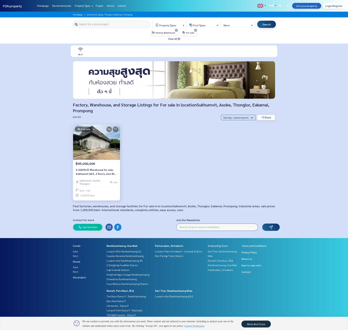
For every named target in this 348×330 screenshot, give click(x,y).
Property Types (83, 5)
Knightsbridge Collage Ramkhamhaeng (128, 274)
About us (246, 258)
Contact (122, 5)
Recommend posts (61, 5)
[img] (176, 30)
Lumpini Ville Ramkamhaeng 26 (124, 251)
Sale (75, 251)
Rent (75, 255)
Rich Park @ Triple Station (169, 255)
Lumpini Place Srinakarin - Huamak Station (178, 251)
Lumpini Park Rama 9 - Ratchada (124, 310)
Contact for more (83, 220)
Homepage (43, 5)
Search (266, 24)
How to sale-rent (251, 265)
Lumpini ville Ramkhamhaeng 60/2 (174, 296)
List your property (306, 5)
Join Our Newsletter (188, 220)
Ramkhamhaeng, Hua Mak (122, 245)
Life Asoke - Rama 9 (118, 305)
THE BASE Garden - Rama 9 (121, 315)
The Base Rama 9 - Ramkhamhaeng (126, 296)
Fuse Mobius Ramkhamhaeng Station (127, 283)
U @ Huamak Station (118, 269)
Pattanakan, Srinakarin (169, 245)
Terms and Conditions (254, 245)
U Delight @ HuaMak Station (122, 265)
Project (99, 5)
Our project (79, 277)
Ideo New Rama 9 (116, 301)
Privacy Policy (249, 252)
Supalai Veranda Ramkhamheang (125, 255)
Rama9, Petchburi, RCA (120, 290)
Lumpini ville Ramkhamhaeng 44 (124, 260)
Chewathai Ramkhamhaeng (122, 279)
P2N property (12, 6)
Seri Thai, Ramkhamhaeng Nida (173, 290)
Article (110, 5)
